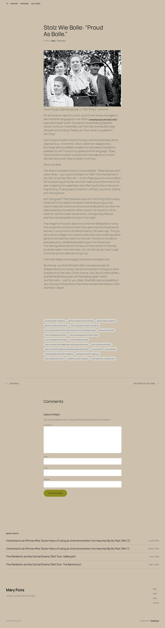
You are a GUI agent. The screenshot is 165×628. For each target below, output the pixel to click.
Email (46, 468)
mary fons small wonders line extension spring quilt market (67, 349)
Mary (54, 40)
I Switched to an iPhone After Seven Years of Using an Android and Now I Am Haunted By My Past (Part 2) (68, 540)
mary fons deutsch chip (79, 339)
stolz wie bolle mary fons (54, 358)
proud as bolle (110, 349)
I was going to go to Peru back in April (103, 119)
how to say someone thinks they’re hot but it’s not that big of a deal (70, 330)
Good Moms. (14, 383)
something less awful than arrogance (59, 354)
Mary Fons (15, 590)
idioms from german (106, 330)
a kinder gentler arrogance (55, 321)
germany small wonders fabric (56, 325)
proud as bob (97, 349)
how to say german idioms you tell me (85, 325)
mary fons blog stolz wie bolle (56, 339)
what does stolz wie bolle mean (103, 358)
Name (46, 456)
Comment (48, 425)
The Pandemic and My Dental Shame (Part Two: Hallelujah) (41, 556)
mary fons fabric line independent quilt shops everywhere (66, 344)
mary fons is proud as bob (101, 344)
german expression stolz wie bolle (81, 321)
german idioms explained (106, 321)
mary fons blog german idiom (56, 335)
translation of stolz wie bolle (77, 358)
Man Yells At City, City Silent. (144, 383)
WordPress (155, 621)
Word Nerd (61, 40)
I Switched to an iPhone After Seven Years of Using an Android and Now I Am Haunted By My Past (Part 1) (67, 548)
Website (47, 479)
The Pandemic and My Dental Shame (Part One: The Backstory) (43, 564)
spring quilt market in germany (87, 354)
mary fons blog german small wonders (84, 335)
